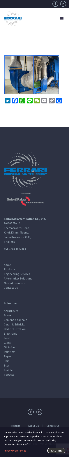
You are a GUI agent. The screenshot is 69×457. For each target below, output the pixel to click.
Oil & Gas (9, 347)
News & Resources (15, 283)
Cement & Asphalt (15, 320)
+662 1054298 (17, 249)
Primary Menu (62, 18)
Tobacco (9, 374)
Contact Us (11, 287)
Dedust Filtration (15, 329)
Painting (9, 352)
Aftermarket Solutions (18, 278)
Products (9, 269)
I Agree (56, 450)
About (8, 265)
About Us (33, 426)
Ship (6, 361)
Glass (7, 342)
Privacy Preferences (15, 450)
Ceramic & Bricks (14, 324)
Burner (8, 315)
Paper (7, 356)
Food (7, 338)
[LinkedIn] (63, 4)
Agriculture (11, 311)
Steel (7, 365)
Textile (8, 370)
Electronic (10, 333)
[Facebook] (55, 4)
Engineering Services (17, 274)
